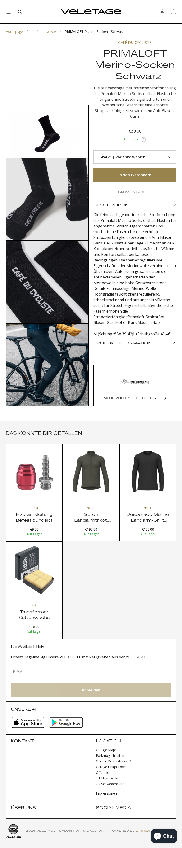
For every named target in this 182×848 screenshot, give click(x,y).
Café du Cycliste (44, 31)
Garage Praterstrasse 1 (114, 761)
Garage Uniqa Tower (112, 767)
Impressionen (106, 793)
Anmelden (91, 690)
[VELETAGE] (91, 11)
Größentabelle (135, 192)
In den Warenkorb (134, 175)
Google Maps (106, 750)
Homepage (14, 31)
